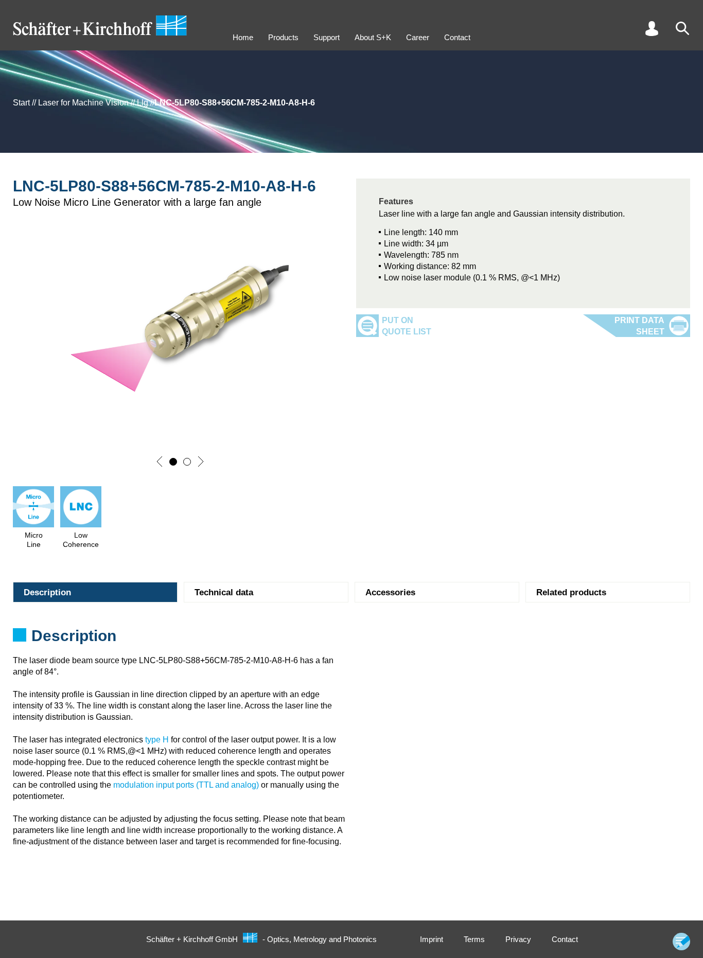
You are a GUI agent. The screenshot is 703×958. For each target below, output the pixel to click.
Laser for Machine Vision (83, 102)
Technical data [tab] (224, 592)
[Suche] (682, 28)
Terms (474, 939)
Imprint (431, 939)
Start (21, 102)
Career (417, 37)
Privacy (518, 939)
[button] (159, 461)
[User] (651, 28)
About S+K (373, 37)
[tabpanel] (351, 639)
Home (243, 37)
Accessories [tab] (390, 592)
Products (283, 37)
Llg (142, 102)
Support (326, 37)
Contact (457, 37)
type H (157, 739)
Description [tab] (47, 592)
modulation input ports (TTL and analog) (186, 784)
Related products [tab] (571, 592)
